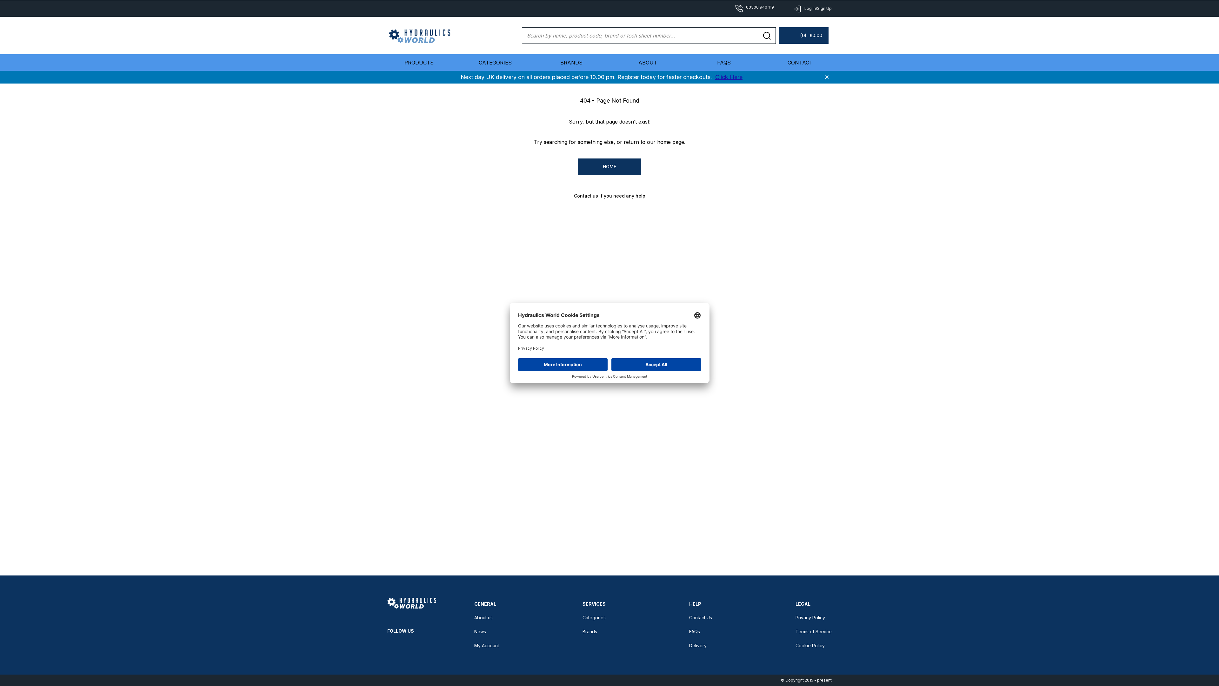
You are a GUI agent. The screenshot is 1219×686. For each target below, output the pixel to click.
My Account (486, 645)
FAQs (724, 62)
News (480, 631)
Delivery (698, 645)
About (647, 62)
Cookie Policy (810, 645)
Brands (571, 62)
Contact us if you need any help (609, 195)
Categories (594, 617)
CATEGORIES (495, 62)
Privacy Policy (810, 617)
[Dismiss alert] (827, 77)
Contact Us (700, 617)
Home (609, 166)
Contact (800, 62)
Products (419, 62)
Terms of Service (814, 631)
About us (483, 617)
